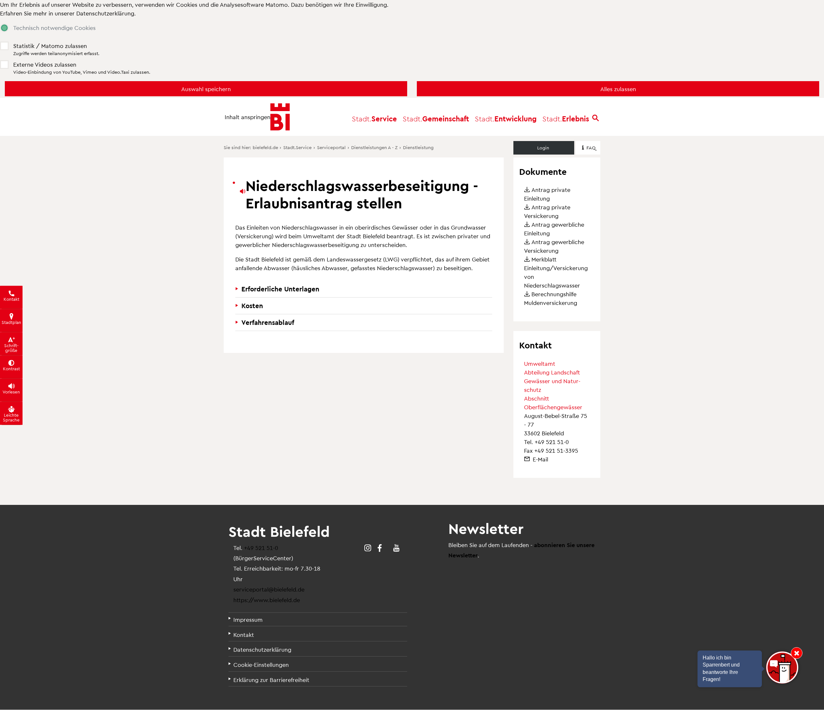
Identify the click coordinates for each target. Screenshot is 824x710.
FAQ (590, 147)
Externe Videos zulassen (44, 64)
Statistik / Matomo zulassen (50, 45)
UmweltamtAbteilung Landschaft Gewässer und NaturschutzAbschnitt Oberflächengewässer (553, 385)
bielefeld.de (265, 147)
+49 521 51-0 (552, 441)
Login (543, 147)
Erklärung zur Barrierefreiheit (271, 679)
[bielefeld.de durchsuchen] (595, 118)
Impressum (248, 619)
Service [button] (374, 118)
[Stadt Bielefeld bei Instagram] (368, 548)
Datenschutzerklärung (105, 13)
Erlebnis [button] (565, 118)
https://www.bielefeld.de (266, 599)
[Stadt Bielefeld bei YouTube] (396, 548)
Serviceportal (331, 147)
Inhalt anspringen (247, 116)
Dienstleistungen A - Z (374, 147)
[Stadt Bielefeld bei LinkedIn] (388, 548)
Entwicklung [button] (506, 118)
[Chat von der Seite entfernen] (796, 653)
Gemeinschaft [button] (436, 118)
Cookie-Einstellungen (261, 664)
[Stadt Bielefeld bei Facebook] (380, 548)
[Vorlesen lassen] (242, 191)
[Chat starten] (782, 667)
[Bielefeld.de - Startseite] (280, 116)
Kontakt (243, 634)
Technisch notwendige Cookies (54, 27)
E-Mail (540, 459)
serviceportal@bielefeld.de (268, 589)
